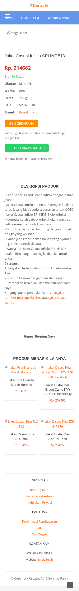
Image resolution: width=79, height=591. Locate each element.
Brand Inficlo (28, 112)
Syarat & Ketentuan (40, 496)
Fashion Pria (30, 18)
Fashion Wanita (58, 18)
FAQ (39, 528)
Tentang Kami (39, 490)
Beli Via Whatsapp (30, 148)
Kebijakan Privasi (39, 502)
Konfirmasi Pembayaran (39, 521)
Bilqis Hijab (45, 559)
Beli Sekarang (22, 123)
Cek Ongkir (39, 534)
